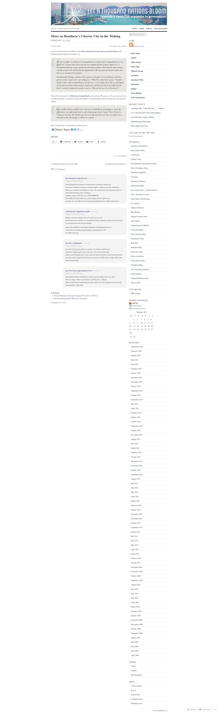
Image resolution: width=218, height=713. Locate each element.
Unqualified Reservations (140, 278)
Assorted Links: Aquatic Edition (142, 117)
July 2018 (134, 360)
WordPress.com (136, 703)
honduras (124, 46)
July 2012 (134, 483)
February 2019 (136, 351)
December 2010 (136, 567)
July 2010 (134, 589)
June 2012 (134, 488)
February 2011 (136, 558)
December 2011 (136, 514)
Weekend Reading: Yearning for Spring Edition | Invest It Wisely (76, 296)
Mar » (134, 337)
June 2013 (134, 443)
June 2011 (134, 540)
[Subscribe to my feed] (131, 46)
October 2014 (136, 421)
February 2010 (136, 611)
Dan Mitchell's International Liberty (144, 163)
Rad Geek (134, 243)
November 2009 (137, 624)
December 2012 (136, 461)
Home (134, 28)
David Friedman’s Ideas (139, 168)
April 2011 (135, 549)
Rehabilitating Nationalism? (141, 121)
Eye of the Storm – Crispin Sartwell (144, 190)
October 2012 (136, 470)
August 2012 (135, 479)
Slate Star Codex (137, 252)
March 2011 (135, 554)
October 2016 (136, 395)
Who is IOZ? (135, 282)
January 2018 (136, 373)
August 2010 (135, 585)
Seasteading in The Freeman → (116, 164)
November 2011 (137, 518)
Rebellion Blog (136, 247)
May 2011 (134, 545)
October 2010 (136, 576)
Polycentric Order (137, 238)
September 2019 (137, 346)
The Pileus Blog (137, 265)
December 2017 (136, 377)
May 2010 (134, 598)
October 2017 (136, 386)
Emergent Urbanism (138, 181)
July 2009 (134, 642)
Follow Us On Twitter (142, 133)
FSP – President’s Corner (140, 194)
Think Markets (136, 274)
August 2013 (135, 439)
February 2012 (136, 505)
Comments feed (136, 699)
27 (152, 329)
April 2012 (135, 496)
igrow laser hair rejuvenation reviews (78, 270)
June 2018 (134, 364)
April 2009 (135, 655)
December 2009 (136, 620)
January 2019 (136, 355)
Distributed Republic (138, 172)
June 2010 (134, 593)
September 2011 (137, 527)
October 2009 (136, 629)
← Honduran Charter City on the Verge (64, 164)
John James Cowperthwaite (80, 96)
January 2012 (136, 510)
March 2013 (135, 448)
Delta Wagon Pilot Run (139, 126)
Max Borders (135, 212)
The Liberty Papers (138, 260)
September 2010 (137, 580)
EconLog (134, 177)
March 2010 (135, 607)
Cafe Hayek (135, 155)
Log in (133, 690)
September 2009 (137, 633)
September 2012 (137, 474)
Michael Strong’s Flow (139, 216)
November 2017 (137, 382)
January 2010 (136, 615)
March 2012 (135, 501)
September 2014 (137, 426)
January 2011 (136, 562)
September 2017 (137, 391)
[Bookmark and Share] (135, 306)
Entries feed (135, 694)
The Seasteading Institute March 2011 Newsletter (70, 298)
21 (130, 329)
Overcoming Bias (137, 230)
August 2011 (135, 532)
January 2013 (136, 457)
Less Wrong (135, 203)
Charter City (116, 46)
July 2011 (134, 536)
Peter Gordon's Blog (138, 234)
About (141, 28)
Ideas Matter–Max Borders (140, 199)
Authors (149, 28)
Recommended (160, 28)
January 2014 (136, 430)
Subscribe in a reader (138, 46)
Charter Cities (136, 159)
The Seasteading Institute (140, 269)
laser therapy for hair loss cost (76, 178)
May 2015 (134, 404)
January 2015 (136, 417)
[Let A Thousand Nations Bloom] (109, 14)
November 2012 (137, 465)
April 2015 (135, 408)
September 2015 (137, 399)
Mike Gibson (57, 46)
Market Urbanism (137, 207)
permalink (91, 178)
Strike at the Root (137, 256)
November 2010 (137, 571)
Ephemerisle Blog (137, 185)
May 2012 (134, 492)
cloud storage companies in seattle (77, 211)
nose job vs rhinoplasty (73, 243)
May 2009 (134, 651)
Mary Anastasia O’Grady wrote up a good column (99, 51)
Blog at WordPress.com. (160, 710)
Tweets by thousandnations (136, 136)
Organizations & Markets (140, 225)
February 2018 (136, 368)
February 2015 (136, 413)
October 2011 (136, 523)
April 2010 (135, 602)
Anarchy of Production (139, 146)
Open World (135, 221)
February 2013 (136, 452)
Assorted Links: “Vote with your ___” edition (147, 108)
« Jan (130, 337)
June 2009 (134, 646)
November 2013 (137, 435)
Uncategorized (122, 156)
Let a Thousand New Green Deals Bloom (146, 112)
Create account (136, 686)
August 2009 (135, 637)
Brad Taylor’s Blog (138, 150)
